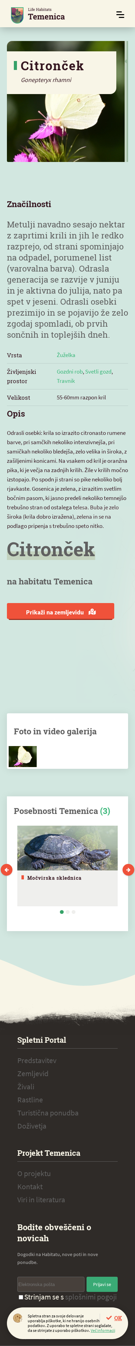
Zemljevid (32, 1073)
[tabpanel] (67, 866)
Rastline (30, 1099)
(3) (105, 810)
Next (128, 870)
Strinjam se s (70, 1297)
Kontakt (30, 1186)
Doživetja (31, 1126)
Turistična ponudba (48, 1113)
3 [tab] (73, 912)
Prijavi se (102, 1284)
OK (118, 1318)
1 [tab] (62, 912)
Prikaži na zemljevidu (55, 612)
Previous (6, 870)
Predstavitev (36, 1060)
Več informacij (103, 1330)
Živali (25, 1086)
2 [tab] (68, 912)
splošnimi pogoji (91, 1297)
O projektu (34, 1173)
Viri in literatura (41, 1199)
